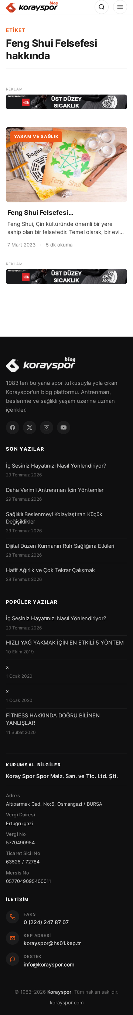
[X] (29, 427)
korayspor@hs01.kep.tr (52, 943)
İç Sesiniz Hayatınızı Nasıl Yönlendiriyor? (56, 465)
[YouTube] (63, 427)
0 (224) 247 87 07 (46, 922)
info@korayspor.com (49, 964)
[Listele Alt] (66, 276)
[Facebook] (12, 427)
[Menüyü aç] (120, 7)
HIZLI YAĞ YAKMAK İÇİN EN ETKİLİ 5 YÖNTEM (65, 642)
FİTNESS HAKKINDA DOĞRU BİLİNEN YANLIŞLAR (53, 719)
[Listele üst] (66, 102)
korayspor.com (66, 1002)
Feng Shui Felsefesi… (40, 212)
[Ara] (102, 7)
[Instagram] (46, 427)
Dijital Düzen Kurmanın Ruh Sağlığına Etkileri (60, 546)
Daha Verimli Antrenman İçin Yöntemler (54, 490)
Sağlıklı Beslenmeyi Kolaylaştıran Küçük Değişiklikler (54, 518)
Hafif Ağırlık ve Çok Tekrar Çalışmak (50, 570)
